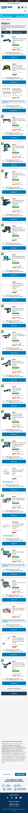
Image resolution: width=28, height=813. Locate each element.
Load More (14, 693)
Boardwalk (15, 522)
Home (2, 19)
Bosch (13, 117)
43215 (21, 53)
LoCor (13, 468)
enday (13, 606)
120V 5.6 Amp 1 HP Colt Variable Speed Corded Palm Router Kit (18, 175)
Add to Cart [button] (14, 57)
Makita (14, 37)
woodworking (18, 746)
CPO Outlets (18, 0)
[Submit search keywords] (25, 11)
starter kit (16, 753)
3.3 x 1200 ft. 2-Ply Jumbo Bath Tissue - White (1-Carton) (18, 471)
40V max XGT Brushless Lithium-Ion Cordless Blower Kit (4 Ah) (19, 335)
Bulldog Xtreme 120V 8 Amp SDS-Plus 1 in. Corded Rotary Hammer (18, 120)
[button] (19, 32)
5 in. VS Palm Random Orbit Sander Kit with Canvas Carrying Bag (18, 202)
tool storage (11, 746)
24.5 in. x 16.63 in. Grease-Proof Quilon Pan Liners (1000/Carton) (18, 525)
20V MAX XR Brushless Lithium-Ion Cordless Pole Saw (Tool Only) (18, 285)
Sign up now (20, 774)
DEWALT (4, 750)
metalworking (5, 748)
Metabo (4, 751)
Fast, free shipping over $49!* (14, 3)
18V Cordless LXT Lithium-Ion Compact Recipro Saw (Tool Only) (19, 40)
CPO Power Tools (10, 0)
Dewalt (14, 64)
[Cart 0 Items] (22, 7)
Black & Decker (16, 89)
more (13, 751)
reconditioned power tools (9, 745)
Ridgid (8, 751)
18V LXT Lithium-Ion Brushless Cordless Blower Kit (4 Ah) (18, 363)
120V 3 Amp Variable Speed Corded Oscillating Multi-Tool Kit (18, 258)
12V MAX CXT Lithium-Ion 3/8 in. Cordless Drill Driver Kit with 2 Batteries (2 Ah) (19, 444)
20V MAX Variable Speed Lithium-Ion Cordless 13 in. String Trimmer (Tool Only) (18, 639)
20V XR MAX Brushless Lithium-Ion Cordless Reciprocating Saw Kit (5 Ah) (18, 67)
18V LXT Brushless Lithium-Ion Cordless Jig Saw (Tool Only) (18, 147)
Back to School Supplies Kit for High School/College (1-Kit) (18, 610)
